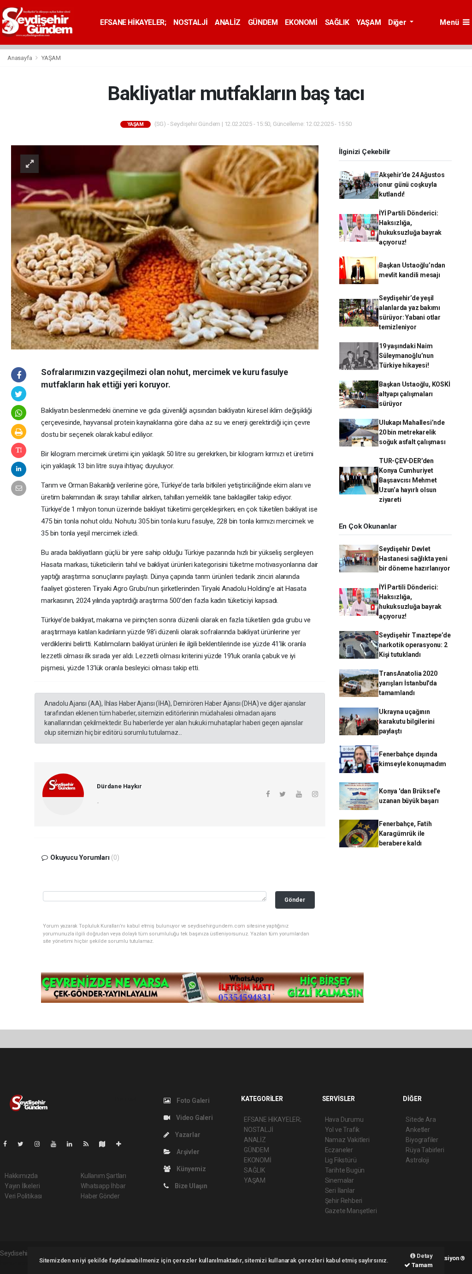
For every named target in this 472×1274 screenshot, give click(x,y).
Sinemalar (339, 1180)
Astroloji (417, 1160)
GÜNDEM (263, 22)
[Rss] (89, 1144)
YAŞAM (368, 22)
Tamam (421, 1265)
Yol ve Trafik (342, 1129)
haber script (17, 1263)
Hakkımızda (21, 1175)
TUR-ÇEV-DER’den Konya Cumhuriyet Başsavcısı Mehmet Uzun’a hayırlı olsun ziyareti (408, 480)
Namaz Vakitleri (347, 1139)
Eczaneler (339, 1150)
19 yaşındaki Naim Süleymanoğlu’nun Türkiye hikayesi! (406, 355)
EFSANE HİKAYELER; (133, 22)
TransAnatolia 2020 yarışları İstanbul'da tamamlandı (408, 683)
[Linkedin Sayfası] (73, 1144)
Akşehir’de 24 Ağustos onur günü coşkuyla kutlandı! (412, 184)
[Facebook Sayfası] (8, 1144)
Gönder (294, 899)
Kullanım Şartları (103, 1175)
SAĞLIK (337, 22)
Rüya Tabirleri (425, 1150)
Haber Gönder (100, 1196)
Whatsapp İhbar (103, 1186)
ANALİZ (228, 22)
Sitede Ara (421, 1119)
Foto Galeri (192, 1100)
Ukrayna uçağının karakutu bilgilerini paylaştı (407, 721)
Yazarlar (187, 1134)
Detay (424, 1255)
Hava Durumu (344, 1119)
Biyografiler (422, 1139)
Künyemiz (190, 1169)
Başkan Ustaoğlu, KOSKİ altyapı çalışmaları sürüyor (414, 394)
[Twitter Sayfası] (24, 1144)
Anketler (418, 1129)
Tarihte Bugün (345, 1170)
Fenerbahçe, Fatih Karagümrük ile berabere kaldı (405, 833)
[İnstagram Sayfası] (41, 1144)
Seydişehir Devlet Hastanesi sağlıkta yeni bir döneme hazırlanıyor (414, 558)
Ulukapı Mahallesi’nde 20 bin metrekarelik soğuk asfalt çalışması (412, 432)
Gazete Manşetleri (351, 1210)
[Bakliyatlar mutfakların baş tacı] (165, 246)
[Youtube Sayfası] (57, 1144)
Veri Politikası (23, 1196)
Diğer (398, 22)
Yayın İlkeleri (22, 1186)
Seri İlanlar (340, 1190)
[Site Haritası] (106, 1144)
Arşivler (187, 1151)
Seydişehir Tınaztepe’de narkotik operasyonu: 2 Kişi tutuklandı (415, 644)
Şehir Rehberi (344, 1200)
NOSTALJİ (190, 22)
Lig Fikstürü (341, 1160)
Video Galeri (193, 1117)
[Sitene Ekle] (122, 1144)
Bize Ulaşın (190, 1186)
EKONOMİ (301, 22)
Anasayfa (20, 57)
